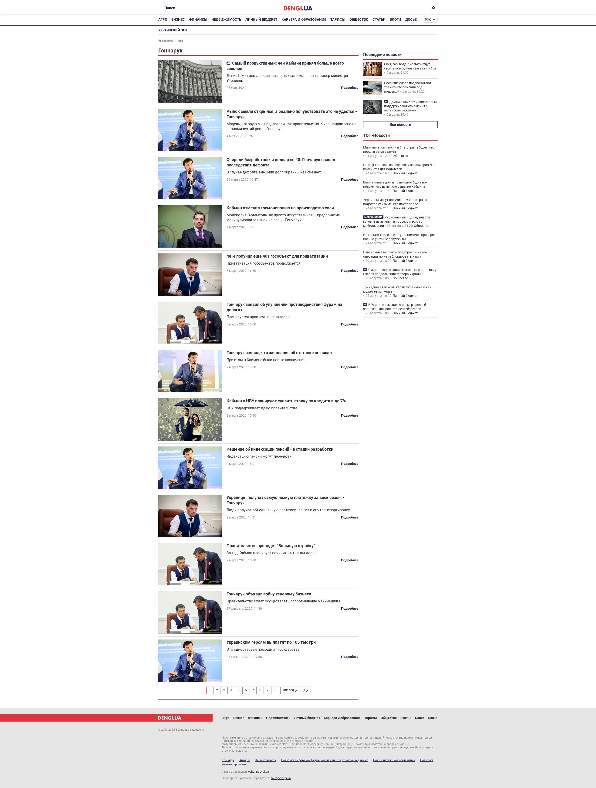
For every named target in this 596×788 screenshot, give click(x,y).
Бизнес (178, 19)
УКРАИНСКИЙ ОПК (172, 30)
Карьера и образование (303, 19)
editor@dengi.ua (258, 771)
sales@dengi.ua (281, 778)
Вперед (289, 690)
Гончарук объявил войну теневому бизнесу (269, 593)
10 (276, 690)
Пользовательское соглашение (394, 760)
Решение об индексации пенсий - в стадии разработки (280, 449)
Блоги (395, 19)
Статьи (379, 19)
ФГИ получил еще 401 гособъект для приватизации (277, 256)
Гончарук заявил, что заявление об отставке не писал (279, 352)
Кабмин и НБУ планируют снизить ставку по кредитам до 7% (286, 400)
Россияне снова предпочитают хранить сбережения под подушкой (407, 87)
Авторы (244, 760)
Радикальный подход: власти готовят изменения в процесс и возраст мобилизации (396, 221)
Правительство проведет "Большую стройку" (271, 545)
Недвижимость (226, 19)
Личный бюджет (261, 19)
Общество (358, 19)
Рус (428, 19)
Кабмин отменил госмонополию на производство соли (280, 207)
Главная (167, 41)
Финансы (198, 19)
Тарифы (337, 19)
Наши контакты (265, 760)
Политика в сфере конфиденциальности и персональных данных (324, 760)
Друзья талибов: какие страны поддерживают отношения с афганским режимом (410, 106)
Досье (411, 19)
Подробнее (350, 88)
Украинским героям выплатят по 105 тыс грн (271, 642)
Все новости (400, 124)
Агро (162, 19)
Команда (228, 760)
